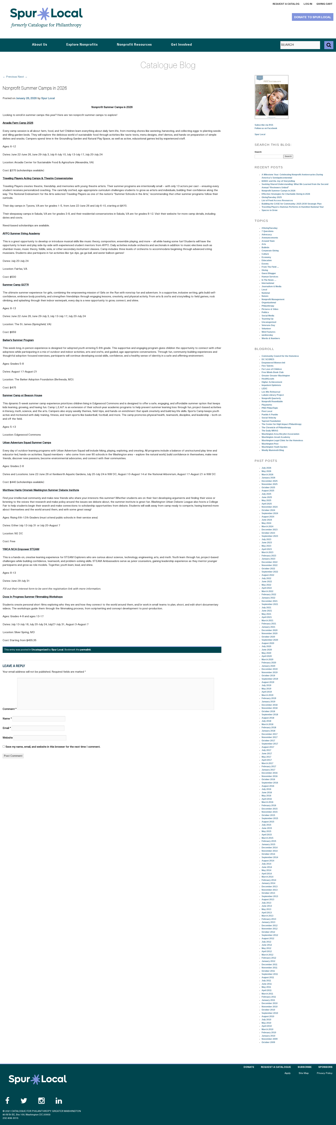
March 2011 (267, 994)
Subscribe (305, 1067)
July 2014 (266, 864)
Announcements (270, 238)
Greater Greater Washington (276, 375)
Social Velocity (269, 418)
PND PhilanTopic (270, 408)
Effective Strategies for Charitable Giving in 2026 (286, 194)
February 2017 (269, 766)
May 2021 (266, 614)
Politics (265, 312)
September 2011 (270, 974)
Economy (266, 257)
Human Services (270, 276)
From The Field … (270, 267)
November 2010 (270, 1006)
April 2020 (267, 656)
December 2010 (270, 1003)
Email (7, 728)
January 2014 (268, 883)
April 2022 (267, 588)
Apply (288, 1073)
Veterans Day (268, 325)
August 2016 (268, 786)
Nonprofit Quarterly (271, 398)
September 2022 (270, 572)
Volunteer (266, 328)
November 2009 (270, 1039)
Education (267, 260)
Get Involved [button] (181, 44)
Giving (265, 270)
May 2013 (266, 909)
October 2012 (268, 932)
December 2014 (270, 847)
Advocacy (267, 234)
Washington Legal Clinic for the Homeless (282, 440)
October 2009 (268, 1042)
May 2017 (266, 757)
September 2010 (270, 1013)
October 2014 (268, 854)
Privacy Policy (324, 1073)
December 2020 (270, 630)
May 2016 (266, 795)
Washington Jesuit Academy (276, 437)
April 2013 (267, 912)
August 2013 (268, 899)
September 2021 (270, 604)
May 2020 (266, 653)
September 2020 (270, 640)
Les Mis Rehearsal (271, 392)
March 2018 (267, 724)
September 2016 (270, 783)
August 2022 (268, 575)
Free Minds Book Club (273, 372)
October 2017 (268, 740)
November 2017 (270, 737)
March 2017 (267, 763)
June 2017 (267, 753)
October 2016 (268, 779)
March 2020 (267, 659)
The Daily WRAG (270, 430)
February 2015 (269, 841)
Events (265, 264)
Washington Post (270, 444)
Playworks (267, 405)
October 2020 (268, 637)
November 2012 (270, 928)
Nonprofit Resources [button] (134, 44)
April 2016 (267, 799)
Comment (9, 709)
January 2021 (268, 627)
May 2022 (266, 585)
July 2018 (266, 721)
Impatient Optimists (271, 385)
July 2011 (266, 980)
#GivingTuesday (270, 228)
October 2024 (268, 510)
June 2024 (267, 520)
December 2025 (270, 481)
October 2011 (268, 971)
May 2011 (266, 987)
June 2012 (267, 945)
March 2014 (267, 877)
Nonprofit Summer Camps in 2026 (278, 190)
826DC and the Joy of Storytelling (278, 181)
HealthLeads (268, 379)
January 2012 (268, 961)
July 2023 (266, 539)
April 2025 (267, 504)
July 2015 (266, 825)
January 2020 (268, 666)
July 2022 (266, 578)
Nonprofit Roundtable (272, 401)
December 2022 (270, 562)
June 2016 (267, 792)
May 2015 (266, 831)
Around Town (268, 241)
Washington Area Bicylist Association (280, 434)
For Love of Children (272, 369)
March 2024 (267, 526)
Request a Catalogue (276, 1067)
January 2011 (268, 1000)
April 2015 (267, 834)
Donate (249, 1067)
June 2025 (267, 497)
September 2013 (270, 896)
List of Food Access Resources (277, 200)
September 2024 (270, 513)
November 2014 (270, 851)
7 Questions (268, 231)
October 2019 (268, 675)
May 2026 (266, 471)
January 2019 (268, 701)
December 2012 (270, 925)
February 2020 (269, 662)
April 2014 (267, 873)
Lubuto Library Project (273, 395)
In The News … (269, 280)
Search (258, 152)
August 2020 (268, 643)
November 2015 (270, 812)
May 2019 (266, 688)
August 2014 (268, 860)
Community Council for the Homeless (280, 356)
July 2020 (266, 646)
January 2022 (268, 598)
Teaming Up (267, 319)
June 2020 (267, 650)
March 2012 (267, 955)
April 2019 (267, 692)
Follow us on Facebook (266, 128)
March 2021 (267, 620)
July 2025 (266, 494)
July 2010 (266, 1019)
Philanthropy (268, 306)
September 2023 (270, 536)
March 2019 (267, 695)
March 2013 (267, 916)
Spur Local (48, 98)
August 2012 (268, 938)
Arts (264, 244)
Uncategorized (39, 650)
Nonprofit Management (273, 299)
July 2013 (266, 903)
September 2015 (270, 818)
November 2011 (269, 967)
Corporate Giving (270, 250)
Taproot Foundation (271, 421)
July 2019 (266, 685)
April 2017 (267, 760)
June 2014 (267, 867)
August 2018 (268, 718)
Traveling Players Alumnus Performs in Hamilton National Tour (293, 207)
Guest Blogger (269, 273)
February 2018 (269, 727)
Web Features (268, 332)
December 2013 (270, 886)
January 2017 (268, 770)
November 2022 (270, 565)
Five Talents (268, 366)
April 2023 (267, 549)
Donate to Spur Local (312, 17)
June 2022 (267, 581)
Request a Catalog (286, 4)
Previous (10, 77)
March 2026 (267, 474)
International (268, 283)
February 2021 (269, 623)
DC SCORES (268, 359)
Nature (265, 296)
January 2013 (268, 922)
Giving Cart (324, 4)
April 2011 (267, 990)
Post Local (267, 411)
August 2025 (268, 490)
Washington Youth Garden (274, 447)
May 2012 (266, 948)
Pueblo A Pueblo (270, 414)
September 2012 (270, 935)
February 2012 (269, 958)
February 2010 (269, 1032)
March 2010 (267, 1029)
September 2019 (270, 679)
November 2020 (270, 633)
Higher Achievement (272, 382)
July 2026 (266, 468)
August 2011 (268, 977)
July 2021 (266, 607)
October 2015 (268, 815)
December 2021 (270, 601)
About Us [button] (39, 44)
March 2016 (267, 802)
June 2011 (267, 984)
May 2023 (266, 546)
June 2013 (267, 906)
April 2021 (267, 617)
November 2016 (270, 776)
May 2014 (266, 870)
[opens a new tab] (272, 97)
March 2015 (267, 838)
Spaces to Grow (269, 210)
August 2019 (268, 682)
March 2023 (267, 552)
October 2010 (268, 1010)
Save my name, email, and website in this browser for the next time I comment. (53, 747)
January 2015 (268, 844)
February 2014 (269, 880)
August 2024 (268, 516)
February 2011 (269, 997)
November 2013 (270, 890)
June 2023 (267, 542)
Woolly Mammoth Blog (273, 450)
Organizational (269, 302)
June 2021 (267, 611)
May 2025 (266, 500)
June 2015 (267, 828)
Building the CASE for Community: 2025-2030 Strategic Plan (291, 204)
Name (7, 718)
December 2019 (270, 669)
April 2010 (267, 1026)
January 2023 (268, 559)
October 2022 (268, 568)
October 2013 (268, 893)
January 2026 (268, 477)
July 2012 (266, 942)
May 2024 (266, 523)
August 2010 (268, 1016)
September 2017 (270, 744)
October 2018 (268, 711)
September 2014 (270, 857)
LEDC (264, 388)
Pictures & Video (270, 309)
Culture (265, 254)
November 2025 (270, 484)
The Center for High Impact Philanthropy (282, 424)
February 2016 (269, 805)
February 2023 (269, 555)
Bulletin (265, 247)
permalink (85, 650)
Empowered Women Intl (273, 362)
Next (22, 77)
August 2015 (268, 822)
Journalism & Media (271, 286)
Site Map (304, 1073)
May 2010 (266, 1023)
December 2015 (270, 809)
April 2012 (267, 951)
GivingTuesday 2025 (272, 197)
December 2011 (269, 964)
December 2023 (270, 529)
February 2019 (269, 698)
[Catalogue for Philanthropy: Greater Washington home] (46, 17)
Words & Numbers (271, 338)
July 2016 (266, 789)
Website (8, 737)
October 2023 (268, 533)
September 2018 (270, 714)
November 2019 (270, 672)
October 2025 (268, 487)
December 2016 (270, 773)
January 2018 (268, 731)
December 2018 (270, 705)
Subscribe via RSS (264, 125)
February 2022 (269, 594)
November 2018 (270, 708)
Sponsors (325, 1067)
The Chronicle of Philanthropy (276, 427)
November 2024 (270, 507)
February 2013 (269, 919)
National (266, 293)
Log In (308, 4)
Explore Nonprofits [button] (82, 44)
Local (264, 289)
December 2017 (270, 734)
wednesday (267, 335)
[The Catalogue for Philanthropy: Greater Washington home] (38, 1080)
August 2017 (268, 747)
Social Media (268, 315)
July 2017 (266, 750)
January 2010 (268, 1036)
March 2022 (267, 591)
